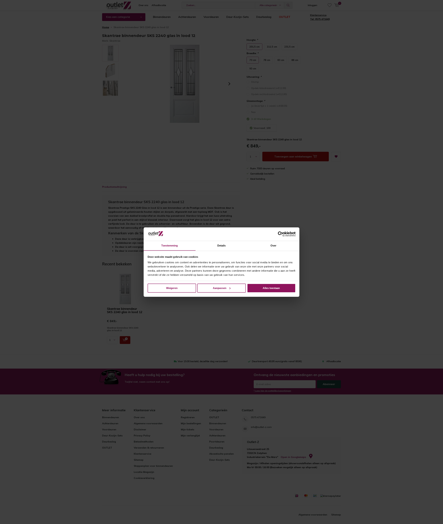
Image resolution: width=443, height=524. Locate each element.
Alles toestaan (271, 288)
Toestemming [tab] (169, 245)
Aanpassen (219, 288)
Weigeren (172, 288)
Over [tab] (273, 245)
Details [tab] (221, 245)
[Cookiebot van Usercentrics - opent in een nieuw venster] (280, 234)
